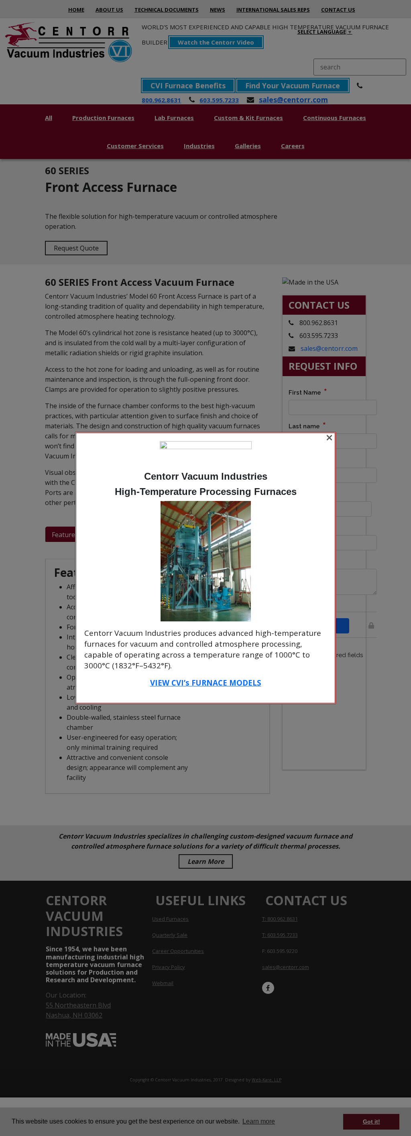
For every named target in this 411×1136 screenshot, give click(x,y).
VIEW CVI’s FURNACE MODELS (205, 683)
